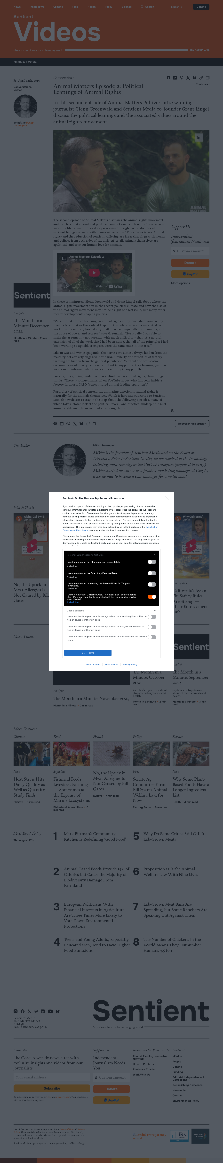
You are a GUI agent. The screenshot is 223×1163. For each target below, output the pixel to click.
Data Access (111, 664)
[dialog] (111, 581)
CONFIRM (88, 653)
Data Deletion (93, 664)
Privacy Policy (130, 664)
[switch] (152, 562)
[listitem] (111, 554)
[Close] (168, 499)
